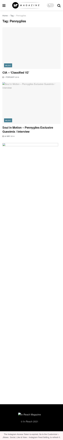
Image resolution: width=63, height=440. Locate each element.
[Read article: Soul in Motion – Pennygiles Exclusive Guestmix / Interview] (31, 103)
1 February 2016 (11, 77)
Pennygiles (21, 15)
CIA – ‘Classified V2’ (15, 72)
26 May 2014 (9, 136)
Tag (12, 15)
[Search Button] (59, 5)
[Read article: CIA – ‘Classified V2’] (31, 48)
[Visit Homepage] (26, 5)
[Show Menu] (3, 5)
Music (8, 65)
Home (5, 15)
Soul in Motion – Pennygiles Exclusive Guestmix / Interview (27, 129)
